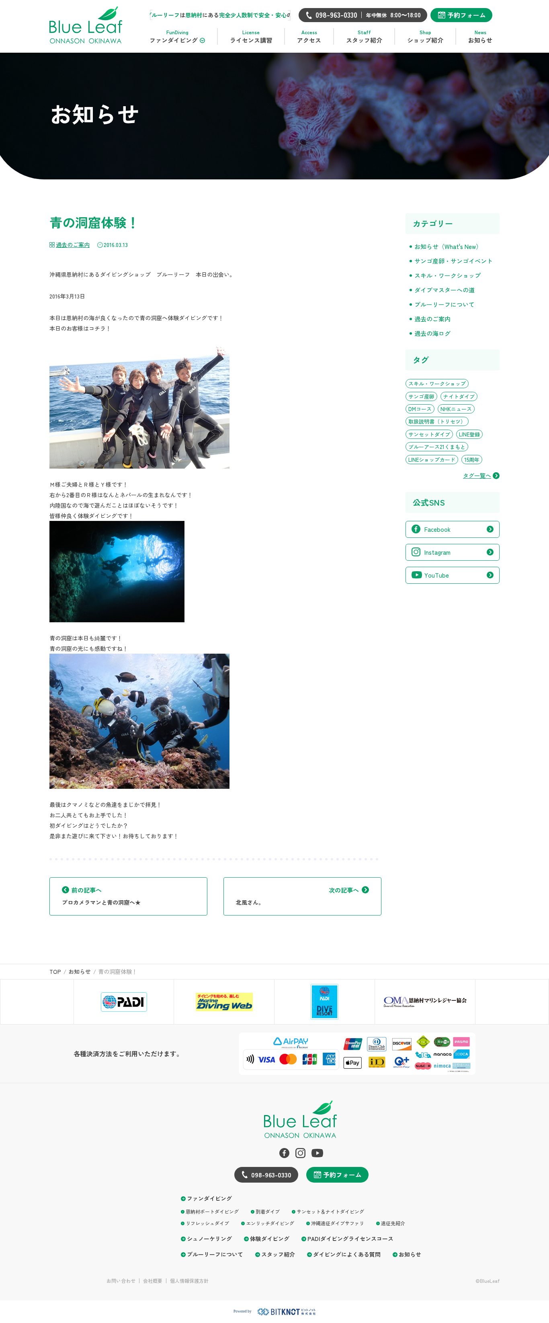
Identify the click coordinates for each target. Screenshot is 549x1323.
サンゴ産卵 (421, 396)
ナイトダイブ (459, 396)
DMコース (420, 409)
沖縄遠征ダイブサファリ (337, 1223)
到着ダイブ (268, 1211)
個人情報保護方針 (189, 1280)
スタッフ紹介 (278, 1254)
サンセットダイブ (429, 434)
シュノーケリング (209, 1239)
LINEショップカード (431, 459)
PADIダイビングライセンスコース (350, 1239)
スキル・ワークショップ (447, 275)
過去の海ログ (432, 333)
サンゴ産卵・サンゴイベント (453, 261)
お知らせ (410, 1254)
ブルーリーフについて (444, 304)
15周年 (471, 459)
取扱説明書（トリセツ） (437, 421)
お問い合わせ (121, 1280)
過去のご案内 (73, 245)
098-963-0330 (271, 1174)
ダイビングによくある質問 (347, 1254)
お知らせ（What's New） (448, 246)
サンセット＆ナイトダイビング (330, 1211)
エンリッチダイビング (270, 1223)
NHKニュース (456, 409)
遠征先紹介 (393, 1223)
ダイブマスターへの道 (444, 290)
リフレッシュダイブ (207, 1223)
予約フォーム (466, 15)
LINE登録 (469, 434)
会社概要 (152, 1280)
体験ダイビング (269, 1239)
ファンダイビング (209, 1198)
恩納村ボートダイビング (212, 1211)
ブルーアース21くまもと (436, 447)
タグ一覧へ (477, 475)
